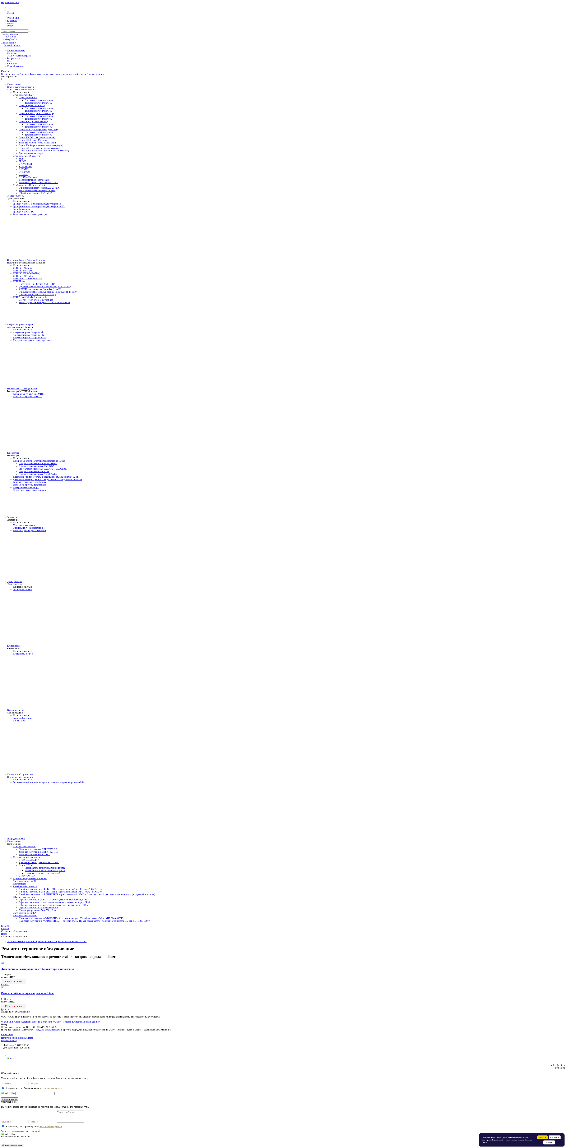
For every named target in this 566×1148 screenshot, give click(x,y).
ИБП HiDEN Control (23, 276)
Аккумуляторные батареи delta (28, 335)
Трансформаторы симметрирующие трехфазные (37, 203)
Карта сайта (7, 1034)
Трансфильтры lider (22, 589)
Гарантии (12, 20)
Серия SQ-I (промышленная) (33, 121)
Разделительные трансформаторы (30, 214)
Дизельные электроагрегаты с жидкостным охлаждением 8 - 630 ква (47, 479)
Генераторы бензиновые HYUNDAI (37, 466)
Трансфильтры (14, 581)
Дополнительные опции (31, 153)
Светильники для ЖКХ (25, 913)
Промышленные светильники (28, 857)
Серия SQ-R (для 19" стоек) (33, 140)
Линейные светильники (25, 886)
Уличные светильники (24, 846)
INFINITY (24, 169)
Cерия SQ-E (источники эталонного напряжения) (44, 150)
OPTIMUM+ (25, 172)
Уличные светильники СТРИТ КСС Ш (38, 852)
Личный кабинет (8, 43)
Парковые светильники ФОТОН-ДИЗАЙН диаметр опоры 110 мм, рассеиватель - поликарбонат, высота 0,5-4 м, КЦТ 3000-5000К (84, 921)
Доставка (11, 53)
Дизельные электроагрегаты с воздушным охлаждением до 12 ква (46, 477)
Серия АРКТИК (27, 875)
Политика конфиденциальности (17, 1038)
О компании (13, 18)
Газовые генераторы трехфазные (29, 484)
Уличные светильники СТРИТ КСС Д (38, 849)
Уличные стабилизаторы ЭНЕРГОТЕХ (38, 182)
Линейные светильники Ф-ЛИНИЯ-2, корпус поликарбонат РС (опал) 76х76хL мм (60, 891)
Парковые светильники (25, 915)
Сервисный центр (16, 50)
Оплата (10, 25)
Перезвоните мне (10, 2)
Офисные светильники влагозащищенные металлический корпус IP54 (54, 902)
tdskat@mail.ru (10, 39)
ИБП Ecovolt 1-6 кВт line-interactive (30, 297)
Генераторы (13, 453)
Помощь (36, 1021)
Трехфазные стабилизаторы (38, 103)
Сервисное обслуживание (20, 774)
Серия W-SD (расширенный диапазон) (38, 129)
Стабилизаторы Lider (23, 95)
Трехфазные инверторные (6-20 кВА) (37, 190)
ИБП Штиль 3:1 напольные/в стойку (37, 294)
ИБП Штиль (19, 281)
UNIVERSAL (26, 164)
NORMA (23, 174)
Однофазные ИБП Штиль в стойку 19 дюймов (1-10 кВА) (48, 292)
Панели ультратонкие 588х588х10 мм (37, 910)
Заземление (13, 517)
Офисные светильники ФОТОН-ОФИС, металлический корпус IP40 (53, 899)
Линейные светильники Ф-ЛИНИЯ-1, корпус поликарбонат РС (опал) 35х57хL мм (60, 889)
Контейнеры (13, 645)
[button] (283, 71)
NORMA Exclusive (28, 177)
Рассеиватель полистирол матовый (42, 873)
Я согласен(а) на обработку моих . (34, 1088)
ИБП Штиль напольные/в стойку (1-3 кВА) (40, 289)
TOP (21, 158)
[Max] (10, 13)
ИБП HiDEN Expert (23, 270)
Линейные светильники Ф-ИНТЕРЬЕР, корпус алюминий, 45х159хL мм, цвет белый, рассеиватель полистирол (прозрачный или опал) (87, 894)
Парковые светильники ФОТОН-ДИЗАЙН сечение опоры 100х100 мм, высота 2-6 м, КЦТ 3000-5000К (71, 918)
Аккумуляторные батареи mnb (28, 332)
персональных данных (51, 1088)
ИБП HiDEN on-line (23, 268)
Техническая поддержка (19, 55)
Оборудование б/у (16, 838)
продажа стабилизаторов (48, 1029)
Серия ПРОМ (26, 865)
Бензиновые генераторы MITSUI (29, 394)
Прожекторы (19, 883)
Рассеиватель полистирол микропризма (45, 868)
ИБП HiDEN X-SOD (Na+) (26, 273)
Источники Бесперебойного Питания (26, 260)
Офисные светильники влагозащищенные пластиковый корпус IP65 (53, 905)
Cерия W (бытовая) (28, 97)
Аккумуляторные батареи (20, 324)
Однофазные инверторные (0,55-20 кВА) (39, 188)
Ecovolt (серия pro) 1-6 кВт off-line (36, 300)
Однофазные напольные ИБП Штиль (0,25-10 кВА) (45, 286)
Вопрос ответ (14, 58)
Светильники (14, 84)
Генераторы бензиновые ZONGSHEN (38, 463)
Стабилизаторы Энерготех (26, 156)
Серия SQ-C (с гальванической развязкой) (40, 148)
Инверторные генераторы (26, 487)
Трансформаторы (15, 195)
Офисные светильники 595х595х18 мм (38, 907)
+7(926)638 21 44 (11, 37)
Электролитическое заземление (29, 528)
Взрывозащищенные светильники (30, 878)
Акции (10, 23)
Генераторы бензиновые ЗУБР (34, 471)
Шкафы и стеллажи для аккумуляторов (32, 340)
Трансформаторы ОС (23, 209)
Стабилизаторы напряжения (21, 87)
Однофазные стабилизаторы (39, 100)
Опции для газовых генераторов (29, 490)
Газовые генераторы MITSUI (27, 396)
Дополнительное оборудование (34, 180)
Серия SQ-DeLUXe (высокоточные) (37, 137)
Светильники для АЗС (24, 881)
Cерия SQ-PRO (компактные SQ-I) (36, 113)
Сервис (18, 1021)
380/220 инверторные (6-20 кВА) (35, 193)
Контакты (12, 63)
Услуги (10, 61)
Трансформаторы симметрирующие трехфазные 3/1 (39, 206)
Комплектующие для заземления (29, 530)
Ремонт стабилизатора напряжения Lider (27, 993)
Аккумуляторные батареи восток (29, 337)
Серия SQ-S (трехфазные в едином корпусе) (41, 145)
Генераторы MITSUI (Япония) (22, 388)
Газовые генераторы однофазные (29, 482)
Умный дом (19, 720)
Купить (5, 984)
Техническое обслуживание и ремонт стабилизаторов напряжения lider (48, 782)
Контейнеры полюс (23, 653)
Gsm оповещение (15, 710)
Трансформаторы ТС (23, 211)
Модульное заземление (24, 525)
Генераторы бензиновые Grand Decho (38, 474)
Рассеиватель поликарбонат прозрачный (45, 870)
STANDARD (25, 166)
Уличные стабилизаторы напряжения (37, 142)
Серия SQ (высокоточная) (32, 105)
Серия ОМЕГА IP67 (29, 860)
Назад (4, 934)
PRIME (22, 161)
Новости (67, 1021)
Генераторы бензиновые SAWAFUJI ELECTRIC (43, 469)
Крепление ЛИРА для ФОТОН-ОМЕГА (39, 862)
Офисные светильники (24, 897)
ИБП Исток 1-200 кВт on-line (27, 278)
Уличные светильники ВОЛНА (34, 854)
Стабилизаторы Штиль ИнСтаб (29, 185)
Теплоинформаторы (23, 718)
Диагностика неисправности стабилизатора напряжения (37, 968)
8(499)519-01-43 (10, 34)
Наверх (5, 1024)
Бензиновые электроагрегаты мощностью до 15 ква (39, 461)
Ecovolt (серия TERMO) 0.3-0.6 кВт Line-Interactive (44, 302)
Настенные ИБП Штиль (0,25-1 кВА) (37, 284)
